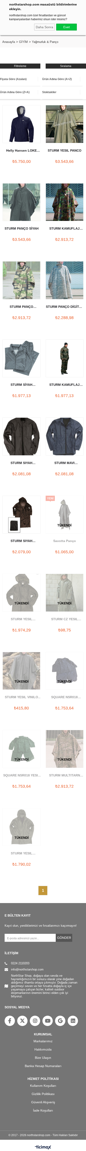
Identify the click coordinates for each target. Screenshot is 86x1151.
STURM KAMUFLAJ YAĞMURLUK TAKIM (64, 385)
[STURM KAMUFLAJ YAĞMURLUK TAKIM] (64, 358)
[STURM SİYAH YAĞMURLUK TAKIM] (21, 358)
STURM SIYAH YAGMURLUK (21, 541)
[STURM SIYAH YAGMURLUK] (21, 515)
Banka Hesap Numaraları (43, 1066)
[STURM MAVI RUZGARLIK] (64, 436)
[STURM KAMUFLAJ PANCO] (64, 202)
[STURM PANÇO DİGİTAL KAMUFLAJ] (64, 280)
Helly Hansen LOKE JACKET (21, 151)
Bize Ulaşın (43, 1057)
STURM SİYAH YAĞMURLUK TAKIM (21, 385)
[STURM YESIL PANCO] (64, 124)
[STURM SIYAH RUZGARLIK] (21, 436)
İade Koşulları (43, 1110)
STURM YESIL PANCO (64, 150)
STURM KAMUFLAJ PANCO (64, 229)
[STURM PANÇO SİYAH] (21, 202)
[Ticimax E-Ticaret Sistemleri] (43, 1147)
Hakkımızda (43, 1049)
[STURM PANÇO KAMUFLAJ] (21, 280)
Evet (66, 27)
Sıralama (65, 66)
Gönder (64, 938)
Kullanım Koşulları (43, 1085)
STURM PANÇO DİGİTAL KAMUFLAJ (64, 307)
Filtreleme (20, 66)
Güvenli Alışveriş (43, 1102)
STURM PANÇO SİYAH (22, 228)
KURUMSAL (43, 1034)
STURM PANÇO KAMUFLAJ (21, 307)
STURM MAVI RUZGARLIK (64, 463)
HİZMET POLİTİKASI (43, 1079)
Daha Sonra (44, 27)
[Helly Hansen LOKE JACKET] (21, 124)
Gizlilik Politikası (43, 1094)
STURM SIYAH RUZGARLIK (21, 463)
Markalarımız (43, 1041)
